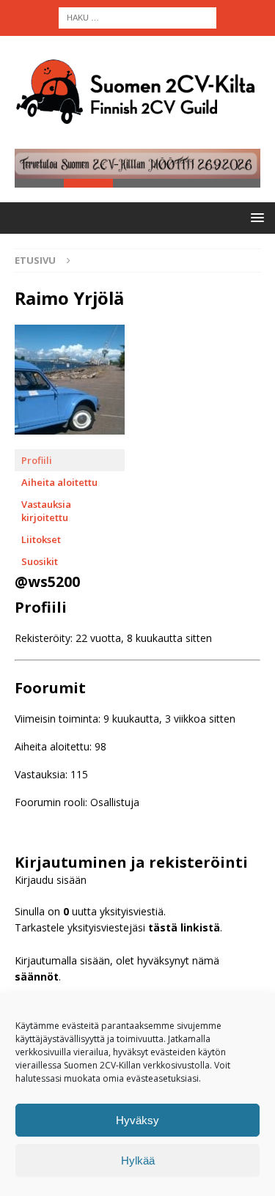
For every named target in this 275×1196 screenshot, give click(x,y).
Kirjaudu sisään (51, 880)
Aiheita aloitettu (59, 482)
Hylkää (138, 1160)
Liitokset (41, 539)
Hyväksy (137, 1120)
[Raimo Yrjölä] (70, 442)
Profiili (36, 460)
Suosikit (39, 561)
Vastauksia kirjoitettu (46, 511)
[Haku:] (137, 16)
